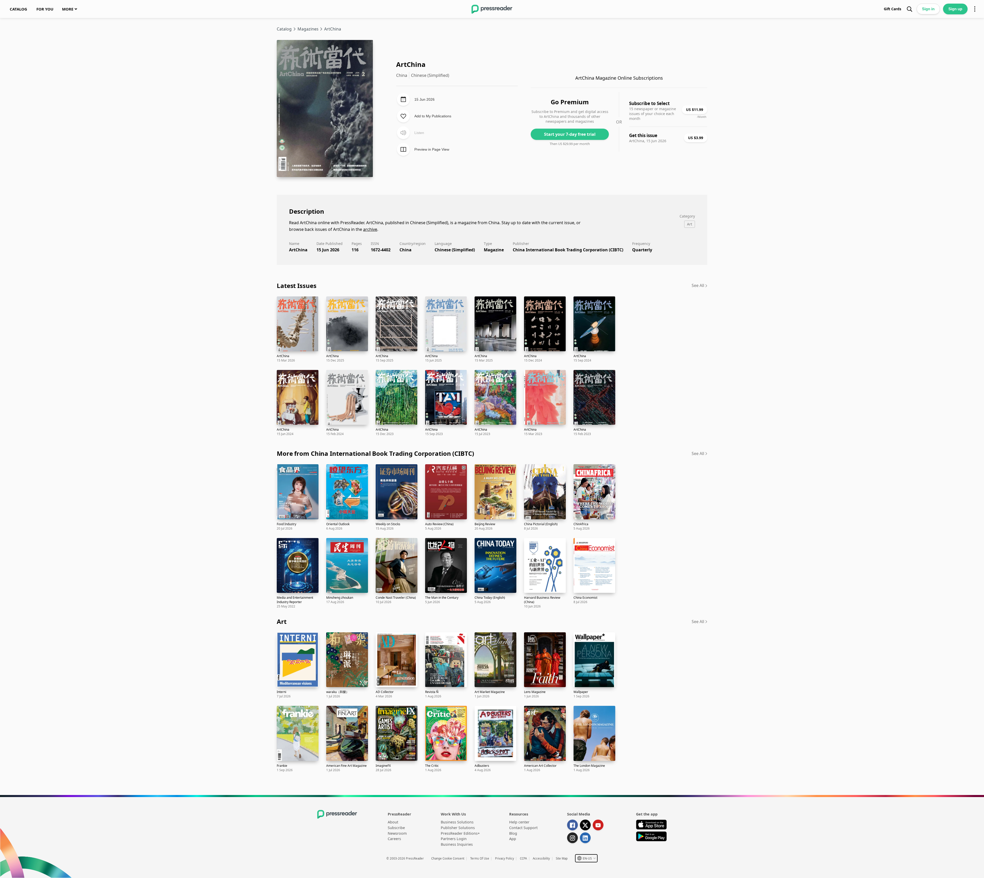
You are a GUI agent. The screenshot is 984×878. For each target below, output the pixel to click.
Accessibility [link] (541, 858)
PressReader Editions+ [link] (460, 833)
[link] (18, 9)
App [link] (512, 838)
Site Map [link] (562, 858)
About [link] (393, 822)
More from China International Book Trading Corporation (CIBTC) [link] (375, 453)
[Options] (975, 9)
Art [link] (281, 621)
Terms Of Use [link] (479, 858)
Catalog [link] (284, 29)
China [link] (405, 250)
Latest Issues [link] (296, 285)
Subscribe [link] (396, 827)
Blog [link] (513, 833)
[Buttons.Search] (909, 9)
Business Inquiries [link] (457, 844)
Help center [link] (519, 822)
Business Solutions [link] (457, 822)
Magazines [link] (308, 29)
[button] (586, 858)
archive (370, 229)
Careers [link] (394, 838)
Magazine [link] (494, 250)
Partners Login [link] (454, 838)
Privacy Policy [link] (504, 858)
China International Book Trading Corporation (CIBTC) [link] (568, 250)
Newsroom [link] (397, 833)
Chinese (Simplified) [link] (455, 250)
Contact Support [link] (523, 827)
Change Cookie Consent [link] (447, 858)
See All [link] (698, 285)
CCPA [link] (523, 858)
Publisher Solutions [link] (458, 827)
